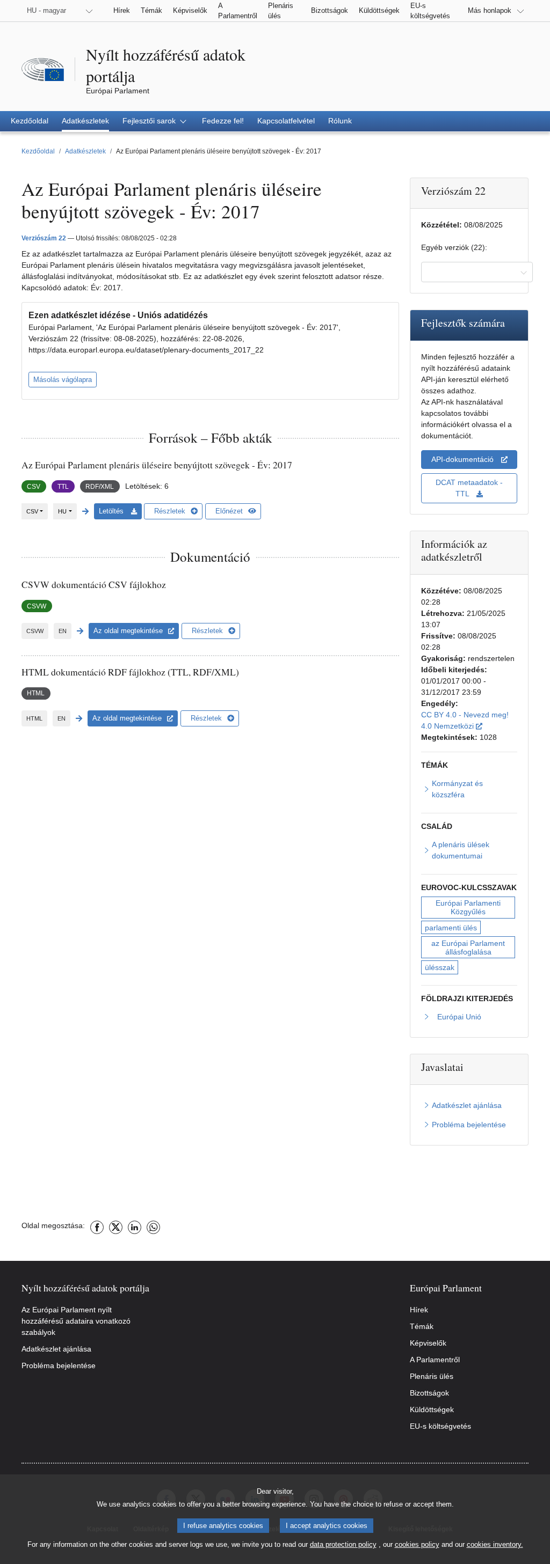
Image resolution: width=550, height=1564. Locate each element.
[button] (155, 121)
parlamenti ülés (451, 927)
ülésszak (439, 967)
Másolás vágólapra (62, 380)
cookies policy (417, 1544)
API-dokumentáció (463, 459)
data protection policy (343, 1544)
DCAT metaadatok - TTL (470, 488)
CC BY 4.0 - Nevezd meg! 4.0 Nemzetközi (469, 720)
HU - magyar (46, 10)
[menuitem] (29, 121)
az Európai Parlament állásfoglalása (469, 947)
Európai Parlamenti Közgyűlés (469, 907)
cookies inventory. (495, 1544)
